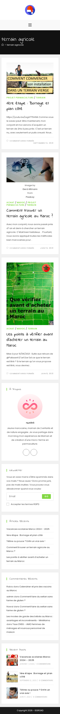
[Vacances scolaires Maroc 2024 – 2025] (12, 660)
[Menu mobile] (30, 25)
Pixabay (30, 197)
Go (46, 496)
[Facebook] (26, 452)
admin (10, 596)
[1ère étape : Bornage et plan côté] (12, 676)
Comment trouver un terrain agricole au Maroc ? (29, 213)
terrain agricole (15, 44)
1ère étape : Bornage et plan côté (27, 106)
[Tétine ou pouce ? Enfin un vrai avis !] (12, 693)
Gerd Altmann (30, 189)
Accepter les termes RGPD (25, 504)
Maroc (21, 202)
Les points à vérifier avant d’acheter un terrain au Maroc (29, 340)
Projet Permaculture (20, 97)
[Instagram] (33, 452)
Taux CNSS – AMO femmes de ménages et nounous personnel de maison (25, 628)
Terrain (40, 97)
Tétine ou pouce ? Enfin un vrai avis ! (25, 541)
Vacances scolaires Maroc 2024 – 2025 (28, 529)
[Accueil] (3, 44)
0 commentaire (43, 664)
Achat (10, 202)
